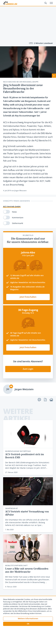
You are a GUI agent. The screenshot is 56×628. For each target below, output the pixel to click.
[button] (28, 624)
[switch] (6, 212)
